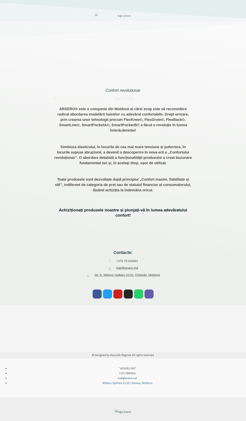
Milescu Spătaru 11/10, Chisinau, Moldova (127, 383)
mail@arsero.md (127, 378)
